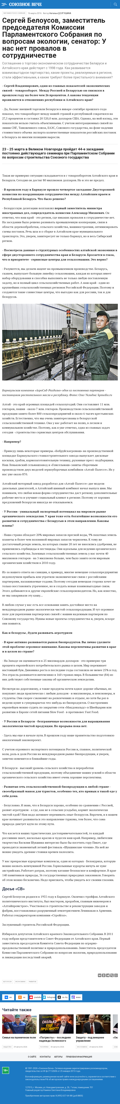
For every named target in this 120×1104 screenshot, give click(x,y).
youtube (37, 997)
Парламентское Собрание (14, 13)
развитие (32, 981)
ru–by (65, 997)
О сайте (32, 1057)
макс (78, 997)
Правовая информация (79, 1057)
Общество (7, 1047)
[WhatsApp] (116, 975)
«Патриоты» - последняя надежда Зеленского (55, 1039)
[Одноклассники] (104, 975)
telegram (51, 997)
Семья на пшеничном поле (19, 1037)
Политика (44, 1047)
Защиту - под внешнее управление (90, 1039)
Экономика (82, 1047)
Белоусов (7, 981)
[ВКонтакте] (99, 975)
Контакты (45, 1057)
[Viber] (112, 975)
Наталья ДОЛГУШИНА (60, 13)
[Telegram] (108, 975)
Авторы (58, 1057)
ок (24, 997)
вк (10, 997)
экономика (20, 981)
